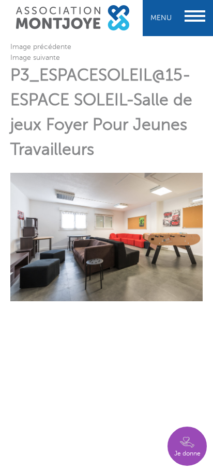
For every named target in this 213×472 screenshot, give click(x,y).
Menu (161, 18)
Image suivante (35, 57)
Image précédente (40, 47)
